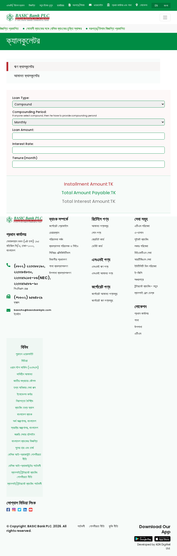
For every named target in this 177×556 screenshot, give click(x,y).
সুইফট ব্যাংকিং (141, 239)
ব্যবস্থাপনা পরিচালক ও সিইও (63, 246)
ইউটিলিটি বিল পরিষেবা (145, 266)
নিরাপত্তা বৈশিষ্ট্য (24, 401)
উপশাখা (138, 327)
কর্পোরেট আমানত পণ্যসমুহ (104, 294)
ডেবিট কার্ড (97, 246)
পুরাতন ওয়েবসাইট (24, 354)
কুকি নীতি (113, 526)
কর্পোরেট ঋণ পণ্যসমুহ (102, 300)
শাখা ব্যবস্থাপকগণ (58, 266)
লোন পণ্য (96, 232)
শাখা (136, 320)
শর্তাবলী (81, 526)
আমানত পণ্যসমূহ (100, 226)
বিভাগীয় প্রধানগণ (58, 259)
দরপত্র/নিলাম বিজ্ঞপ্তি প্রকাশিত (103, 28)
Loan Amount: (23, 130)
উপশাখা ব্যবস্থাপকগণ (60, 273)
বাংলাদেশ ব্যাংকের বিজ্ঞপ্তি (25, 441)
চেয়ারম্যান (54, 232)
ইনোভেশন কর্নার (24, 394)
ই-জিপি (138, 273)
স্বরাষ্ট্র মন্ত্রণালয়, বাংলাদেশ (24, 428)
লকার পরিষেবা (141, 246)
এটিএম (137, 333)
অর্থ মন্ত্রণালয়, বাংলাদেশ (24, 421)
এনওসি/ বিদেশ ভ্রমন (15, 5)
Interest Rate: (22, 144)
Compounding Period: (29, 112)
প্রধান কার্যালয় (141, 313)
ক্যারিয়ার (60, 5)
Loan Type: (20, 98)
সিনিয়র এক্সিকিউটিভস (59, 253)
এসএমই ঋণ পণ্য (100, 266)
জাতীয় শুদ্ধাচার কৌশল (25, 381)
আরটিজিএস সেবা (142, 259)
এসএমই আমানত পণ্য (102, 273)
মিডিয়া (24, 361)
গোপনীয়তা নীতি (96, 526)
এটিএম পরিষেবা (142, 226)
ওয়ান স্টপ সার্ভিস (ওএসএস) (24, 367)
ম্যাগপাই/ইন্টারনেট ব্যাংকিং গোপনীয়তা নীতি (24, 474)
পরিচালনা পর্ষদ (56, 239)
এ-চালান (138, 232)
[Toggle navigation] (165, 17)
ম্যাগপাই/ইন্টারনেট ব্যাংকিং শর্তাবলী (24, 483)
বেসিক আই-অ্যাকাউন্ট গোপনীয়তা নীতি (24, 456)
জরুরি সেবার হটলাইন (24, 434)
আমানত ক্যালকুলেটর (26, 75)
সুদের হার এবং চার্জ (24, 448)
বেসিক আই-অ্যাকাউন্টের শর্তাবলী (24, 466)
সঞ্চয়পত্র (139, 279)
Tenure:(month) (24, 158)
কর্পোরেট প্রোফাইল (58, 226)
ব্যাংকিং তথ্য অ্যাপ (24, 407)
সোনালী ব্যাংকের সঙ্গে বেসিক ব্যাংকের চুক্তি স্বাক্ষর (49, 28)
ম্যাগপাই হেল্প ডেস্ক (144, 293)
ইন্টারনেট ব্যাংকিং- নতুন (146, 286)
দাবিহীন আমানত (24, 374)
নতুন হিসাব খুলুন (46, 5)
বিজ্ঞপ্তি (32, 5)
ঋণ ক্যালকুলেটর (24, 66)
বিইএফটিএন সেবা (143, 253)
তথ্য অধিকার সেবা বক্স (25, 387)
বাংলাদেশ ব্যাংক (24, 414)
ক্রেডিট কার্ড (98, 239)
